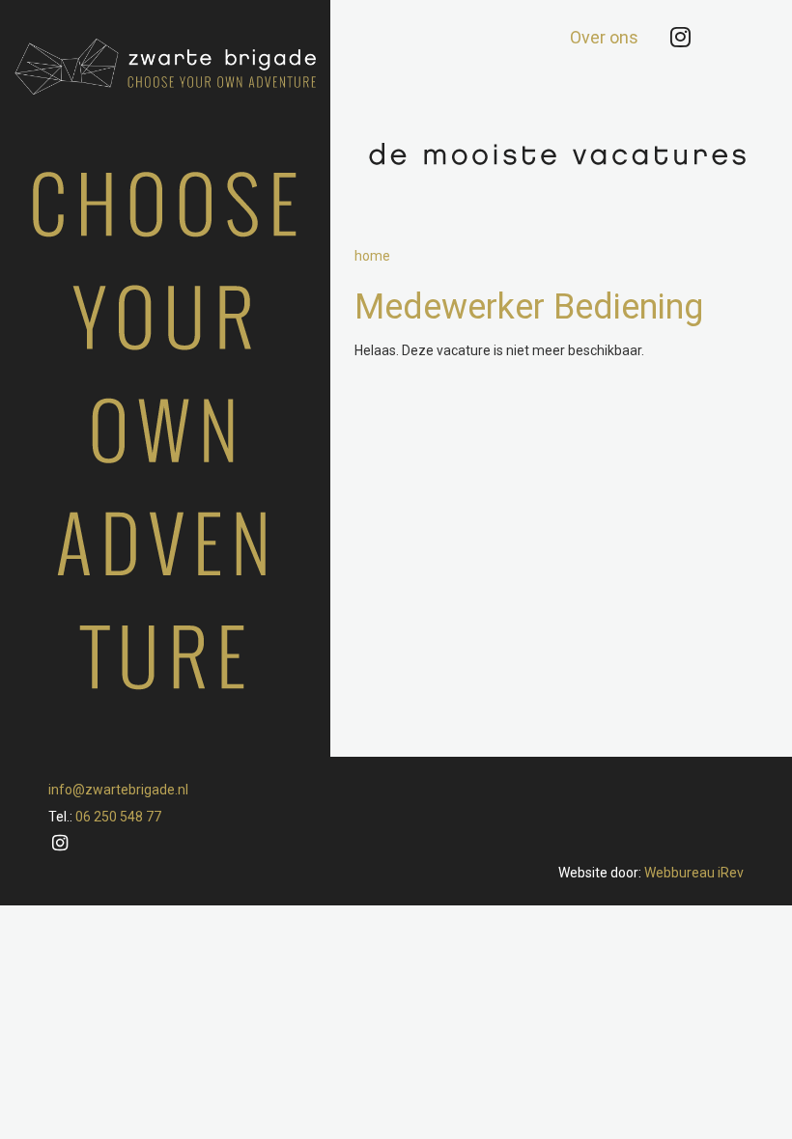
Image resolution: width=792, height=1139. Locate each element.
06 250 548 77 (118, 816)
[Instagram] (680, 37)
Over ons (604, 37)
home (372, 256)
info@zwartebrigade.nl (118, 789)
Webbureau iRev (694, 872)
